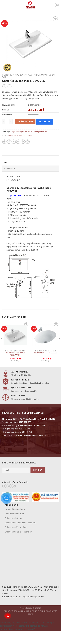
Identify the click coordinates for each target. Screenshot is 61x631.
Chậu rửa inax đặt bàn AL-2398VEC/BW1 (16, 354)
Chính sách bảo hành (14, 518)
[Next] (59, 344)
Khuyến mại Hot (41, 132)
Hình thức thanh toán (14, 514)
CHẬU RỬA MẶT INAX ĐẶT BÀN (23, 132)
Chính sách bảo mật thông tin (18, 532)
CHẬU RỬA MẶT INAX (23, 75)
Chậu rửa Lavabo (15, 195)
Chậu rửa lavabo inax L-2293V (45, 353)
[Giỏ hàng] (57, 5)
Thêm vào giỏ (25, 121)
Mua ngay (44, 121)
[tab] (30, 163)
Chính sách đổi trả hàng (16, 527)
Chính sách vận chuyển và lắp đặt (20, 523)
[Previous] (2, 344)
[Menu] (3, 5)
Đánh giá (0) (9, 169)
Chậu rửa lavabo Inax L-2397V (20, 136)
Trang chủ (7, 75)
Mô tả (7, 163)
